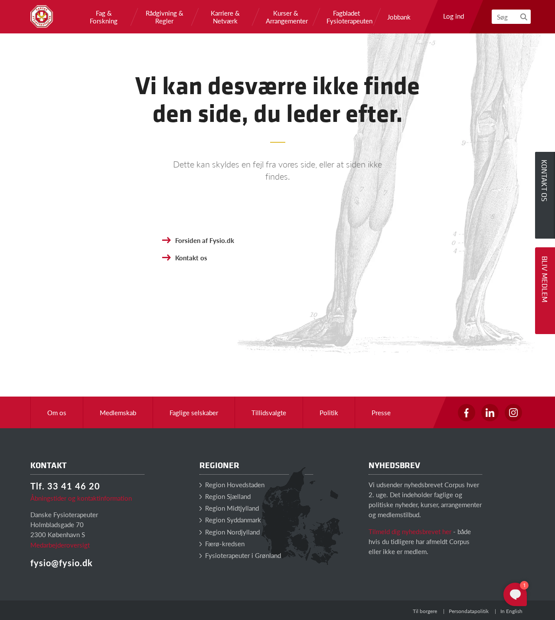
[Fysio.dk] (41, 16)
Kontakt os (191, 257)
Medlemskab (118, 412)
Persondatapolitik (469, 611)
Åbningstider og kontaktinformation (81, 497)
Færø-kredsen (224, 543)
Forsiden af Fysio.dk (204, 240)
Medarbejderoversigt (60, 544)
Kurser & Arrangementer (286, 17)
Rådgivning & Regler (164, 17)
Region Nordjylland (231, 531)
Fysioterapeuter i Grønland (242, 555)
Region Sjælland (227, 496)
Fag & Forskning (104, 17)
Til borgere (425, 611)
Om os (56, 412)
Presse (381, 412)
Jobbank (399, 17)
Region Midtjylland (231, 507)
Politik (329, 412)
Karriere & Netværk (225, 17)
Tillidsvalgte (268, 412)
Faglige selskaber (194, 412)
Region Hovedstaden (233, 484)
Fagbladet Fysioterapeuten (346, 17)
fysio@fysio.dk (61, 563)
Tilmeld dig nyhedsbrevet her (410, 531)
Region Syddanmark (232, 519)
